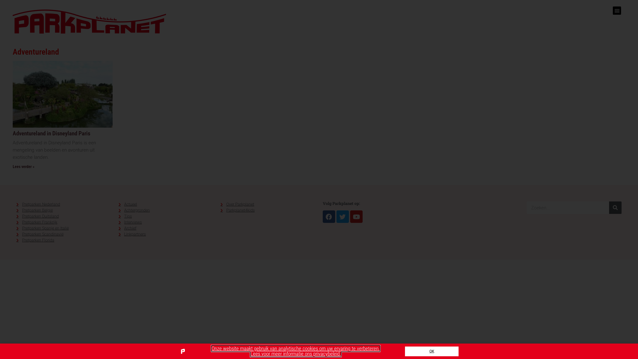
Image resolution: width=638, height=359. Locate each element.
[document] (319, 179)
